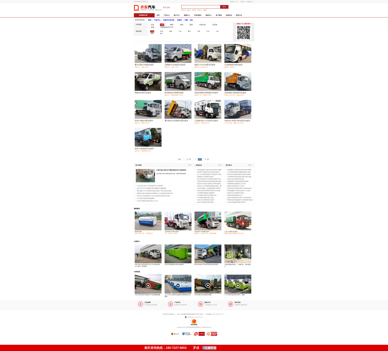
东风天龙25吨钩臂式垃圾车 (205, 200)
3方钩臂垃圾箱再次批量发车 (206, 193)
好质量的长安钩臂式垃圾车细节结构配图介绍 (241, 170)
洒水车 (183, 10)
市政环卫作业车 (168, 20)
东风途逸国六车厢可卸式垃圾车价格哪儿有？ (211, 170)
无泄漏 (214, 25)
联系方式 (239, 15)
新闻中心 (209, 15)
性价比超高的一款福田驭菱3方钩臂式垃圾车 (211, 188)
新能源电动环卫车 (166, 27)
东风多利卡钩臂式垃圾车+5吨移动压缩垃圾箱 (241, 188)
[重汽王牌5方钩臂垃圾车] (148, 53)
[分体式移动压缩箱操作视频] (208, 284)
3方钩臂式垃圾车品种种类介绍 (206, 195)
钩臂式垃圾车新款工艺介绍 (235, 186)
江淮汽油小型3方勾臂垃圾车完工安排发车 (171, 170)
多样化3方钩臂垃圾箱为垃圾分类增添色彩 (240, 174)
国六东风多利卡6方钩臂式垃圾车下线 (209, 179)
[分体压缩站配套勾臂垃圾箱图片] (178, 253)
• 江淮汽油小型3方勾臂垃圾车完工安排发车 (149, 186)
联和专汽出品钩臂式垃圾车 (235, 193)
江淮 (180, 31)
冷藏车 (205, 10)
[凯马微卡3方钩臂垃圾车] (208, 221)
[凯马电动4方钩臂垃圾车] (178, 81)
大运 (217, 31)
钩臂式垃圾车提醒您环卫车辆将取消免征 (240, 200)
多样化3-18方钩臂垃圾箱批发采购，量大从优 (211, 186)
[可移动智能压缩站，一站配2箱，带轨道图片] (237, 253)
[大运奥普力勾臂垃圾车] (178, 221)
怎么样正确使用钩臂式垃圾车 (236, 202)
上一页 (189, 159)
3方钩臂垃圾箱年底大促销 (205, 197)
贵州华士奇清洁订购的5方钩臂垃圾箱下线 (210, 183)
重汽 (189, 31)
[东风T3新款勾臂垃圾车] (148, 109)
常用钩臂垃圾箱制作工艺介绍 (236, 183)
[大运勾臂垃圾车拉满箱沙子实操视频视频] (148, 284)
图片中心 (177, 15)
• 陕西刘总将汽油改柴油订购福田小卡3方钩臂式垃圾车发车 (154, 193)
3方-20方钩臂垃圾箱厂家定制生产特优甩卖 (210, 174)
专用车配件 (198, 15)
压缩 (152, 25)
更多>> (190, 165)
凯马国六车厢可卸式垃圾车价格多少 (208, 172)
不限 (152, 31)
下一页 (207, 159)
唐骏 (152, 33)
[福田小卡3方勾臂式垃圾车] (208, 53)
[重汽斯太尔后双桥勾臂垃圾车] (178, 109)
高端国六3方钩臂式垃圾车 (205, 176)
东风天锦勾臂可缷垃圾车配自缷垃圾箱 (209, 181)
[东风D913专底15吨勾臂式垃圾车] (237, 109)
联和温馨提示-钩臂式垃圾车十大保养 (238, 190)
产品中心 (167, 15)
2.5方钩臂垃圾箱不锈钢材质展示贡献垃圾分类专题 (243, 172)
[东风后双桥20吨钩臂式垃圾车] (208, 81)
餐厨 (171, 25)
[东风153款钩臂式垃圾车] (148, 137)
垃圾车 (194, 10)
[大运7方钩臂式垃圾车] (237, 221)
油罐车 (189, 10)
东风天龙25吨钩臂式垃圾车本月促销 (208, 190)
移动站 (243, 1)
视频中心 (187, 15)
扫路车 (199, 10)
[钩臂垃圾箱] (148, 221)
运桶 (152, 27)
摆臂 (191, 25)
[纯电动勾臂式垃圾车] (148, 81)
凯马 (161, 33)
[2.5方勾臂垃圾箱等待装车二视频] (237, 284)
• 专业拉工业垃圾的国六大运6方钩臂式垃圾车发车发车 (153, 196)
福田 (170, 31)
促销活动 (229, 15)
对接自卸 (202, 25)
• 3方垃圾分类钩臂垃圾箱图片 (145, 198)
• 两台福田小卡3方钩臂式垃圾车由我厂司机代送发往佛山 (154, 191)
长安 (208, 31)
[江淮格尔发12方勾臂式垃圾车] (208, 109)
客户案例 (219, 15)
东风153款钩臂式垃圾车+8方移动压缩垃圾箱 (241, 197)
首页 (158, 15)
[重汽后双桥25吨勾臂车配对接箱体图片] (208, 253)
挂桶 (181, 25)
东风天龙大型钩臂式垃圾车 (235, 179)
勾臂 (186, 20)
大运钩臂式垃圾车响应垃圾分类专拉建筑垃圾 (241, 176)
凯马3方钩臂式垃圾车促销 (205, 202)
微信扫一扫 (233, 1)
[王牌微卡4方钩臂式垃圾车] (178, 53)
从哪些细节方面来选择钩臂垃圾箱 (237, 181)
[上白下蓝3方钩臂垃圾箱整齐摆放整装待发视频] (178, 284)
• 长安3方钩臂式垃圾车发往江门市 (147, 201)
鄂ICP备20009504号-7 (218, 314)
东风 (161, 31)
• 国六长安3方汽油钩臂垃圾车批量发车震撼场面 (151, 188)
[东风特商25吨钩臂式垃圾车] (237, 81)
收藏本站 (250, 1)
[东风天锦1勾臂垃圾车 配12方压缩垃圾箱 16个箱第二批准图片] (148, 253)
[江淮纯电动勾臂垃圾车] (237, 53)
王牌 (198, 31)
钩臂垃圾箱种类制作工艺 (235, 195)
